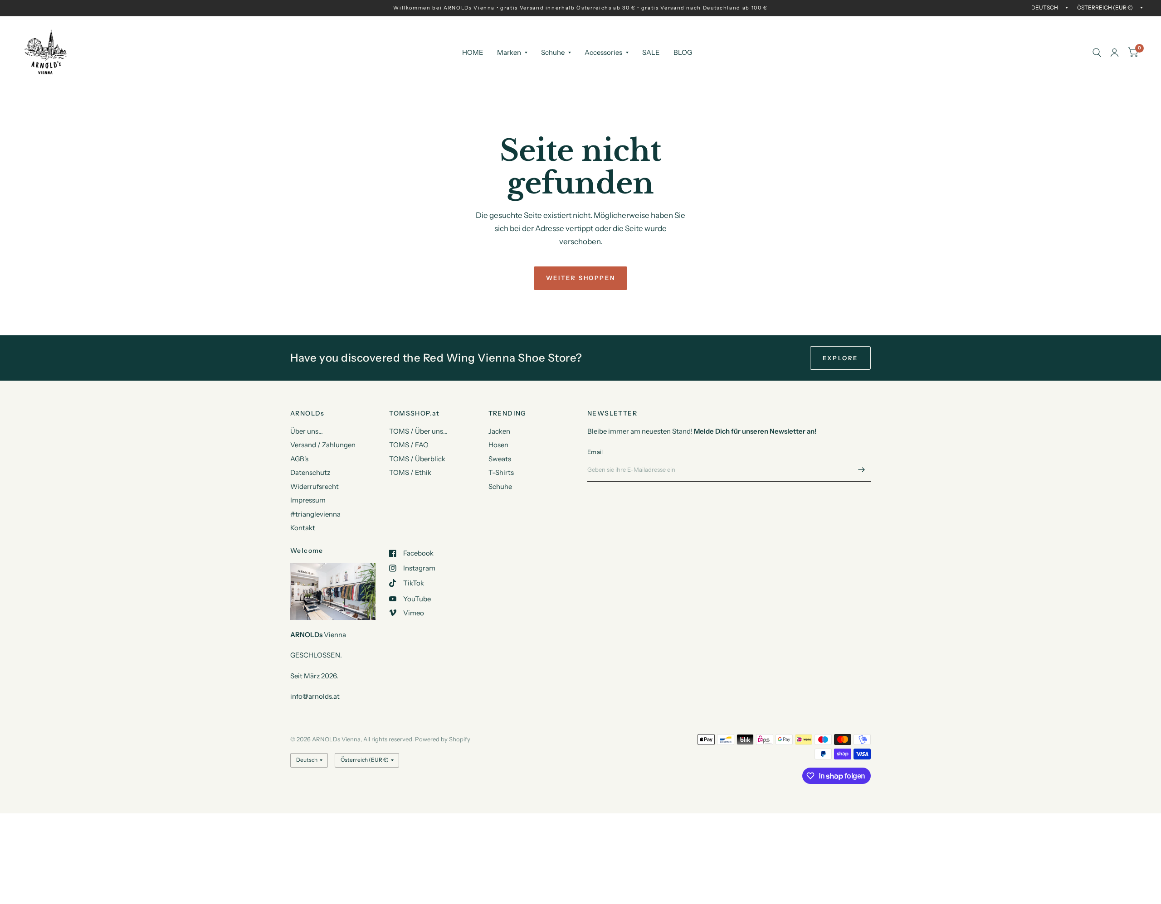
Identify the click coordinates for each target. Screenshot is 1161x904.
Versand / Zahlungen (323, 444)
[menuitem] (472, 52)
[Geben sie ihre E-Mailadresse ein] (862, 470)
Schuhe (553, 52)
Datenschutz (310, 472)
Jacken (499, 431)
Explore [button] (840, 358)
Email (595, 451)
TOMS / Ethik (410, 472)
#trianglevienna (315, 514)
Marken (509, 52)
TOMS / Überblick (417, 458)
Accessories (603, 52)
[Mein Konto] (1114, 52)
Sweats (499, 458)
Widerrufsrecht (314, 486)
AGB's (299, 458)
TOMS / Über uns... (418, 431)
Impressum (308, 500)
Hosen (498, 444)
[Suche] (1097, 52)
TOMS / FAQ (409, 444)
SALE (651, 52)
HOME (472, 52)
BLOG (682, 52)
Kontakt (302, 527)
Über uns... (306, 431)
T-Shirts (501, 472)
